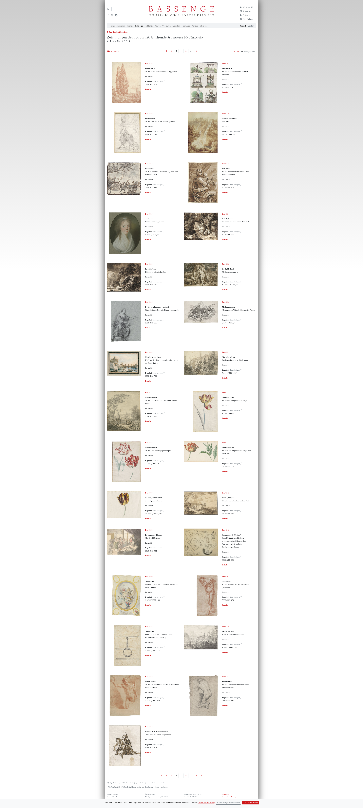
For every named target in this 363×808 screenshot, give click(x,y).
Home (112, 26)
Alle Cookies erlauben (250, 803)
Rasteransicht (114, 51)
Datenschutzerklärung (229, 797)
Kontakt (195, 26)
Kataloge (139, 26)
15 (234, 51)
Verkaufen (166, 26)
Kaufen (158, 26)
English (251, 26)
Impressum (225, 794)
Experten (176, 26)
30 (238, 51)
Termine (130, 26)
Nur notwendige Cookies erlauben (228, 803)
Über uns (203, 26)
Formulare (186, 26)
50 (242, 51)
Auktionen (121, 26)
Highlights (149, 26)
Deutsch (242, 26)
